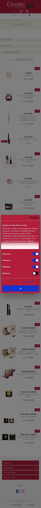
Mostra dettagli (29, 282)
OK (20, 288)
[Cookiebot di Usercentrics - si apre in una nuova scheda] (29, 217)
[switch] (36, 260)
